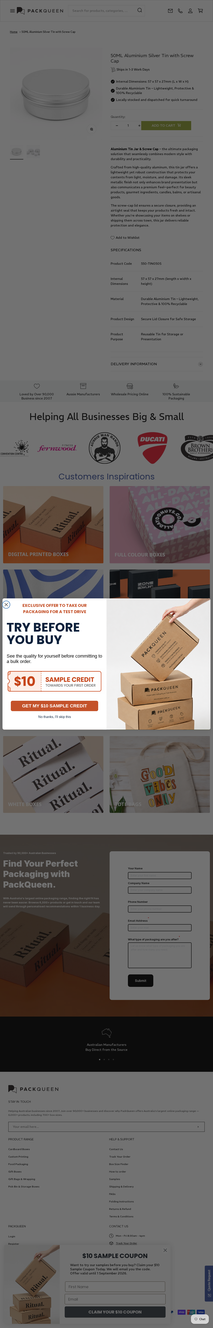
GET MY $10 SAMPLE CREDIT (54, 705)
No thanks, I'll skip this (54, 717)
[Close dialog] (6, 604)
